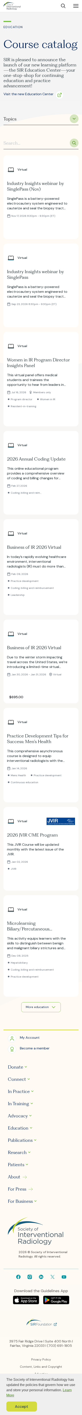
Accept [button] (21, 1406)
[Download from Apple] (26, 1303)
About (14, 1176)
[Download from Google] (56, 1303)
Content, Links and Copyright (41, 1367)
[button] (35, 94)
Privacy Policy (41, 1359)
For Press (17, 1189)
